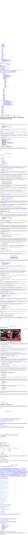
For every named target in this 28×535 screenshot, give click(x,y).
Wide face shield (4, 476)
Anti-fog (7, 468)
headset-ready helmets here (17, 352)
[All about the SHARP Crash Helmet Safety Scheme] (2, 517)
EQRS (16, 470)
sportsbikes (1, 379)
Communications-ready (15, 469)
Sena (3, 96)
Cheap (2, 112)
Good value (23, 471)
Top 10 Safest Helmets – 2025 (6, 102)
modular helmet (11, 137)
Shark (2, 56)
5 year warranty (2, 468)
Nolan (4, 94)
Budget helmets (11, 468)
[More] (12, 121)
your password (8, 64)
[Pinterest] (7, 121)
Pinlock (14, 473)
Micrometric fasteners (3, 473)
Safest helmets (17, 474)
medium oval (12, 303)
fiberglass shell (7, 177)
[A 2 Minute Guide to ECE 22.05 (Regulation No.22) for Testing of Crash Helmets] (2, 512)
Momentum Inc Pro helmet (13, 225)
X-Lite (2, 58)
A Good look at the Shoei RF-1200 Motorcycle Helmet (8, 521)
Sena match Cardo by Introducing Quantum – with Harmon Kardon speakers (13, 418)
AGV (4, 88)
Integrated (3, 142)
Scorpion (3, 55)
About (2, 43)
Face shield (3, 159)
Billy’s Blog (3, 44)
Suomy (5, 87)
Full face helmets (11, 471)
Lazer (4, 92)
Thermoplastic (24, 475)
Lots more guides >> (5, 77)
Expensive (3, 113)
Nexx (2, 53)
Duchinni (6, 81)
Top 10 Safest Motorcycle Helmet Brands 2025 (8, 101)
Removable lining (11, 474)
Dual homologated (14, 470)
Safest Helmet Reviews (4, 59)
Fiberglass (1, 471)
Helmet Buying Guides (6, 74)
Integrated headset (10, 472)
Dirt (2, 108)
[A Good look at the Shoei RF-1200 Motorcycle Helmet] (4, 520)
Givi (5, 82)
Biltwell (4, 90)
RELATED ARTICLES (3, 420)
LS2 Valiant (4, 393)
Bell (2, 49)
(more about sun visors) (6, 268)
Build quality (15, 468)
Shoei (2, 57)
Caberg (5, 80)
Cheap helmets (23, 468)
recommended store (17, 317)
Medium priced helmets (24, 472)
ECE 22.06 (19, 135)
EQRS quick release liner (24, 208)
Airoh (5, 79)
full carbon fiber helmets (19, 178)
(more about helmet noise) (7, 211)
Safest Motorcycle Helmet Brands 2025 (6, 60)
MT (5, 85)
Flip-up (2, 106)
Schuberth (3, 54)
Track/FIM (3, 109)
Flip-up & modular (5, 471)
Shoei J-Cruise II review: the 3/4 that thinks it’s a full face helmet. (10, 419)
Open (2, 107)
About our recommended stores (6, 75)
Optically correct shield (10, 473)
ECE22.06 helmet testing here (19, 167)
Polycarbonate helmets (19, 473)
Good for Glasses (18, 471)
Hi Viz (7, 472)
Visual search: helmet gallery (6, 76)
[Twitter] (4, 121)
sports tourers (9, 379)
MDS (5, 84)
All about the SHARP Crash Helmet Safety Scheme (8, 518)
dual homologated (13, 135)
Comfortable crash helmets (5, 469)
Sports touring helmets (15, 475)
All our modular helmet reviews (14, 257)
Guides (5, 472)
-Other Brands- (5, 78)
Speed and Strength (7, 86)
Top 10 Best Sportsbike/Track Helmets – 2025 (8, 104)
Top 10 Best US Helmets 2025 (5, 100)
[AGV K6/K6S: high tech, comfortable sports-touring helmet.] (4, 433)
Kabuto (5, 83)
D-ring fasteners (9, 470)
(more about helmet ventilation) (7, 233)
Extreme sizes (25, 470)
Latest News (3, 45)
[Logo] (7, 71)
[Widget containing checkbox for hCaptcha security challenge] (5, 450)
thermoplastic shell (8, 391)
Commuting (21, 469)
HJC (2, 50)
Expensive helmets (20, 470)
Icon (2, 51)
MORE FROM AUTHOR (9, 420)
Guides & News (3, 73)
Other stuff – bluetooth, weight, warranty (5, 162)
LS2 (2, 52)
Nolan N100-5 (3, 385)
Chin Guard (3, 160)
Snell (2, 111)
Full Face (3, 105)
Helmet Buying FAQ (4, 61)
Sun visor (20, 475)
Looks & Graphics (3, 161)
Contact (3, 509)
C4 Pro (25, 124)
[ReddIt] (9, 121)
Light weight (14, 472)
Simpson (4, 98)
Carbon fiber (19, 468)
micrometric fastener (9, 206)
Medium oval (18, 472)
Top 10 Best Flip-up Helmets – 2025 (7, 103)
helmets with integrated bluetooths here (7, 352)
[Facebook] (1, 121)
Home (1, 115)
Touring (3, 110)
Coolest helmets (4, 470)
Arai (2, 48)
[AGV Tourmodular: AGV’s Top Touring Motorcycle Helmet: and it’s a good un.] (3, 425)
